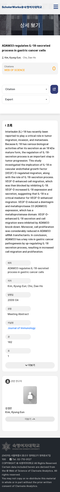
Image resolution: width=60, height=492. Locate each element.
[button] (54, 89)
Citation (10, 89)
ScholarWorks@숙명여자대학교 (22, 7)
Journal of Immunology (22, 328)
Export (9, 99)
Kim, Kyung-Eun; (13, 57)
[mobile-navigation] (56, 6)
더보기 (31, 365)
